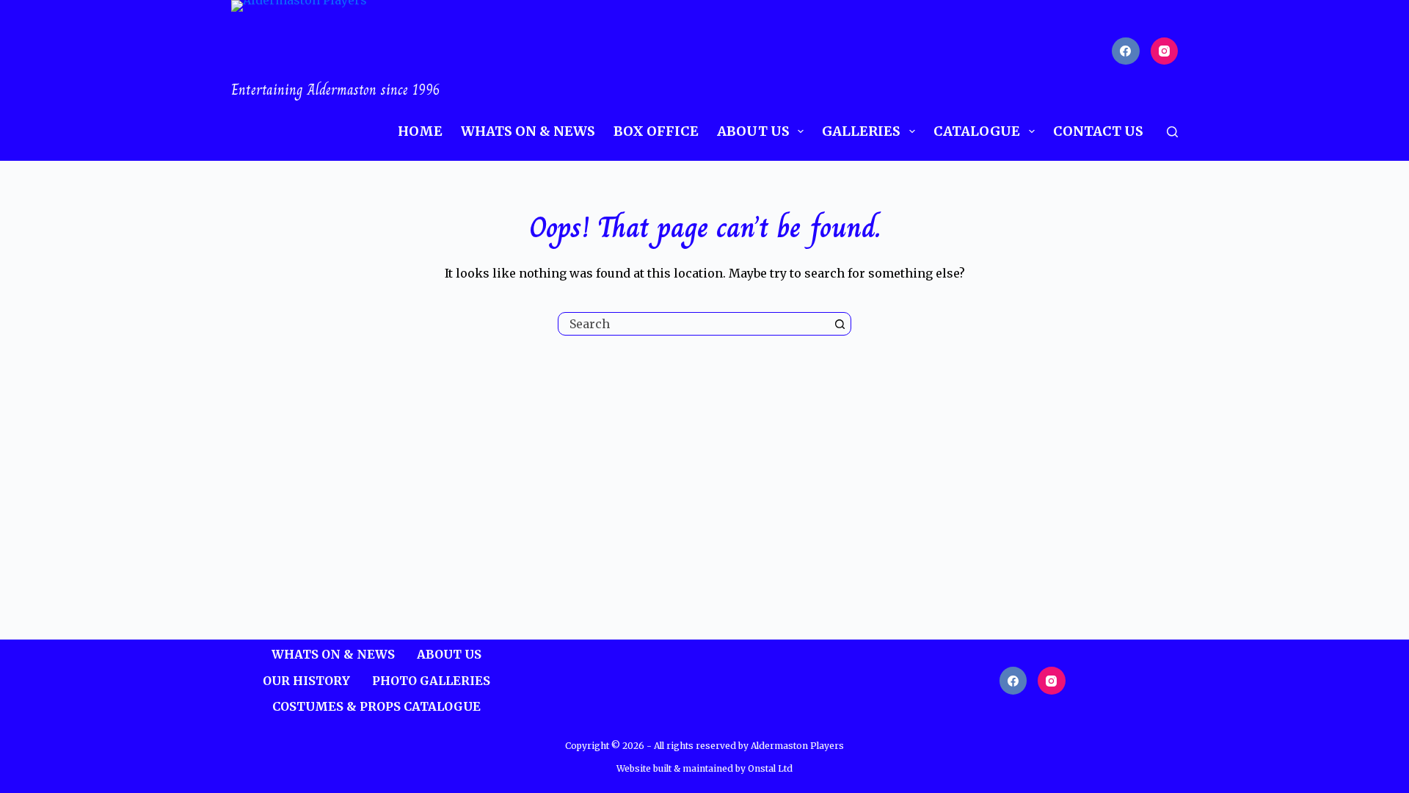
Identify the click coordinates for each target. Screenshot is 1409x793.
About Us (753, 131)
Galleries (861, 131)
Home (420, 131)
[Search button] (840, 324)
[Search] (1172, 131)
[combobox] (693, 324)
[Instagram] (1165, 51)
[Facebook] (1126, 51)
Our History (306, 680)
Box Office (656, 131)
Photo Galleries (431, 680)
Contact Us (1098, 131)
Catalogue (976, 131)
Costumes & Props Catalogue (376, 706)
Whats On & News (528, 131)
